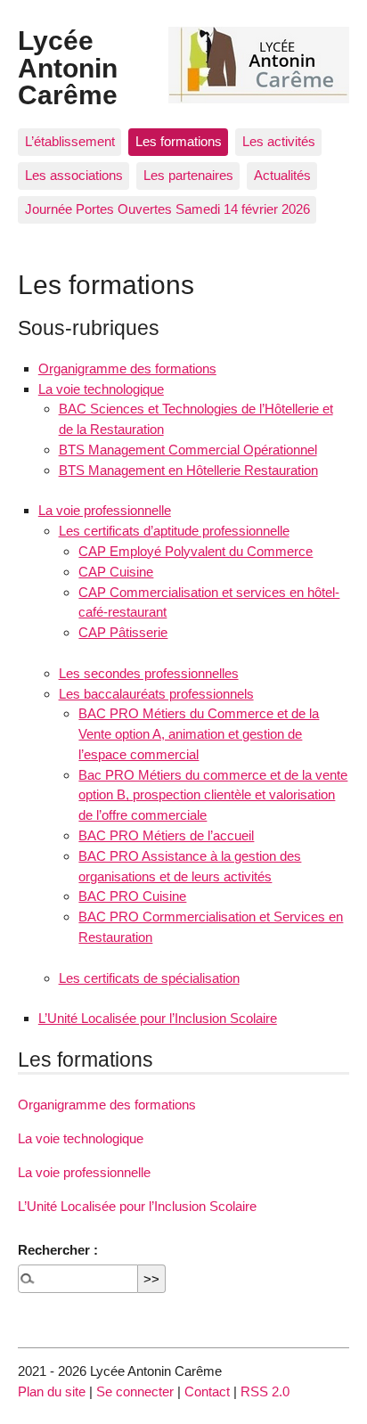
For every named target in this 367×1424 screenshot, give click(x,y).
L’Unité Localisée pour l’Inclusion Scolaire (157, 1018)
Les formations (178, 141)
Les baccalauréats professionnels (156, 693)
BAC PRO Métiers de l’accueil (166, 835)
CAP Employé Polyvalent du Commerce (195, 551)
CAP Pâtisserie (122, 632)
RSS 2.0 (265, 1391)
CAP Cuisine (115, 571)
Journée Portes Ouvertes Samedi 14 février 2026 (167, 209)
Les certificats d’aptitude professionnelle (174, 530)
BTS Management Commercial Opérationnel (188, 449)
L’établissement (70, 141)
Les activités (278, 141)
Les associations (74, 175)
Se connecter (135, 1391)
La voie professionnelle (104, 510)
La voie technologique (101, 389)
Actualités (282, 175)
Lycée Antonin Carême (68, 67)
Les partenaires (188, 175)
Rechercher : (58, 1249)
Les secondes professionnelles (149, 673)
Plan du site (52, 1391)
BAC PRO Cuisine (132, 896)
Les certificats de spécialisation (149, 978)
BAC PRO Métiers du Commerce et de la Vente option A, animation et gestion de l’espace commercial (198, 734)
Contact (207, 1391)
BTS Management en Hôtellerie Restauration (188, 470)
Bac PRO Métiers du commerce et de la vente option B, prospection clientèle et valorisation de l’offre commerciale (212, 795)
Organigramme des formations (127, 368)
